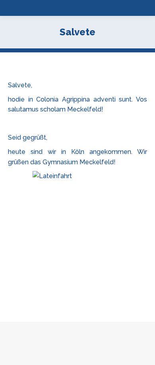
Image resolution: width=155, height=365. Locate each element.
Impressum (107, 357)
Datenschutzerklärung (61, 357)
